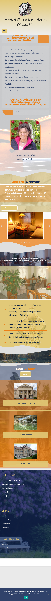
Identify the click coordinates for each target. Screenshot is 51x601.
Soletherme (6, 524)
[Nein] (48, 595)
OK (26, 597)
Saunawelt (5, 528)
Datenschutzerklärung (9, 548)
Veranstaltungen (7, 520)
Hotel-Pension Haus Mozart (25, 22)
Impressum (5, 544)
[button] (1, 226)
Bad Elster (5, 516)
